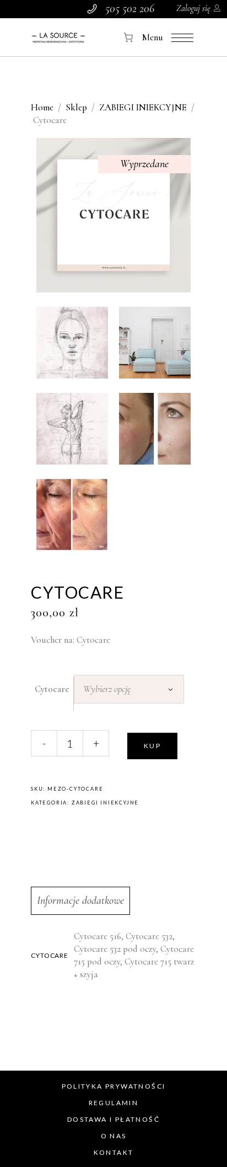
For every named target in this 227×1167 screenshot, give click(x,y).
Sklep (76, 107)
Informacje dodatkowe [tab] (80, 900)
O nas (114, 1136)
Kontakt (114, 1152)
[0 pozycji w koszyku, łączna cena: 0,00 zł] (128, 37)
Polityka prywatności (114, 1086)
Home (42, 107)
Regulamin (114, 1103)
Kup (152, 746)
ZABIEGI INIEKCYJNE (143, 107)
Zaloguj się (193, 8)
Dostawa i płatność (113, 1119)
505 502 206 (129, 8)
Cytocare (52, 689)
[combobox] (129, 689)
